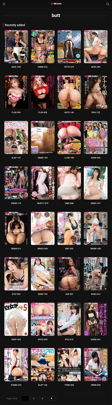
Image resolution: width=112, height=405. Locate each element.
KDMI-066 (95, 158)
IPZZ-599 (16, 294)
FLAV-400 (42, 112)
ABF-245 (69, 248)
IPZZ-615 (69, 339)
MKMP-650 (96, 248)
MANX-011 (16, 248)
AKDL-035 (16, 67)
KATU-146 (69, 112)
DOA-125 (96, 112)
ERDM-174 (16, 203)
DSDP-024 (16, 339)
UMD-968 (69, 203)
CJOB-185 (69, 158)
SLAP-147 (16, 158)
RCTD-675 (69, 67)
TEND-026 (69, 385)
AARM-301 (96, 339)
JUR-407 (69, 294)
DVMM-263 (16, 385)
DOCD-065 (43, 339)
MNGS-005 (43, 248)
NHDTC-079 (42, 203)
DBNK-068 (95, 385)
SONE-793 (42, 294)
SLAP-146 (42, 385)
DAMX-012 (43, 67)
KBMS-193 (43, 158)
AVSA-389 (95, 67)
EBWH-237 (96, 203)
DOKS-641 (95, 294)
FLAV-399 (16, 112)
